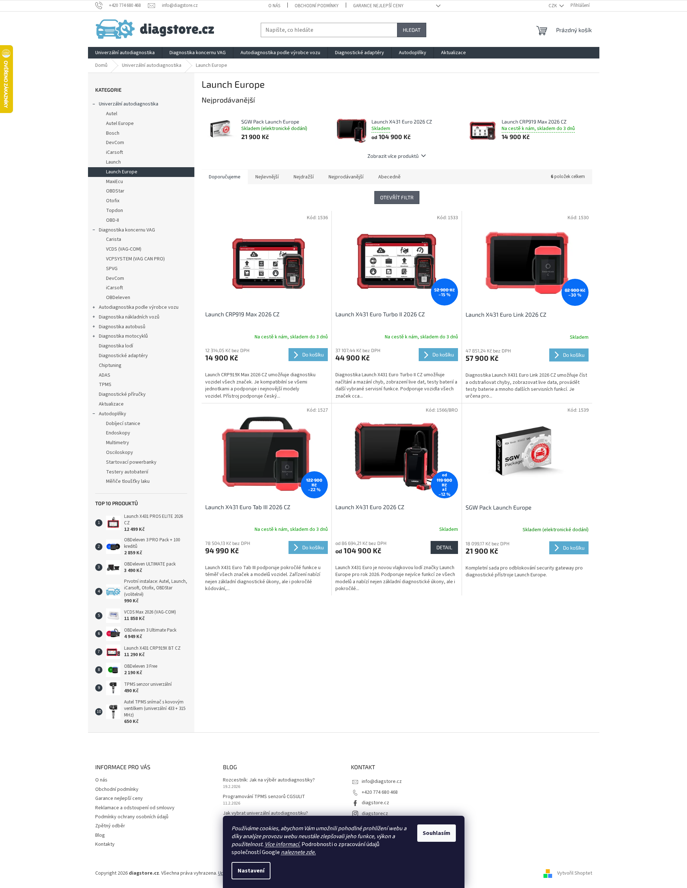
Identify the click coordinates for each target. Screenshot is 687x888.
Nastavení (251, 871)
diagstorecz (375, 813)
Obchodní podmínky (317, 6)
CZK (553, 6)
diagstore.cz (375, 802)
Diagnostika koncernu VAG (127, 230)
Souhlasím (436, 833)
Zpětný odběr (110, 825)
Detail (444, 547)
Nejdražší (304, 177)
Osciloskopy (119, 452)
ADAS (104, 375)
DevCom (115, 142)
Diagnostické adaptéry (123, 355)
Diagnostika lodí (116, 346)
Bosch (112, 133)
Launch (113, 162)
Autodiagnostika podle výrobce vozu (139, 307)
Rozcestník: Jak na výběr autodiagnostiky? (269, 780)
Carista (113, 239)
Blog (100, 835)
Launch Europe (121, 172)
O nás (274, 6)
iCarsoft (114, 152)
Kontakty (105, 844)
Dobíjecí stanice (123, 423)
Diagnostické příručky (122, 394)
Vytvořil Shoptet (574, 873)
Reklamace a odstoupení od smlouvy (135, 807)
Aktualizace (111, 404)
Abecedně (389, 177)
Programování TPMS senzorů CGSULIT (264, 796)
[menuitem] (125, 53)
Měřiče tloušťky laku (128, 481)
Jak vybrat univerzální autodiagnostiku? (265, 813)
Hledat (411, 30)
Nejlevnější (267, 177)
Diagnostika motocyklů (123, 336)
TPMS (105, 384)
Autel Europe (120, 123)
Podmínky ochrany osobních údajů (131, 816)
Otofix (112, 200)
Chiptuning (110, 365)
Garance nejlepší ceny (378, 6)
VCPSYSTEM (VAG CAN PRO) (135, 259)
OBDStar (115, 191)
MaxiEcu (114, 181)
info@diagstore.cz (382, 781)
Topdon (114, 210)
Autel (111, 113)
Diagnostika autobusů (122, 326)
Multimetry (117, 442)
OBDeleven (118, 297)
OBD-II (112, 220)
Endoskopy (118, 433)
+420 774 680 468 (380, 792)
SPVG (112, 268)
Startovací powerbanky (131, 462)
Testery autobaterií (127, 472)
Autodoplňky (112, 413)
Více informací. (282, 844)
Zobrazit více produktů (393, 156)
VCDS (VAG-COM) (123, 249)
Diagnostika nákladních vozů (129, 317)
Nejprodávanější (346, 177)
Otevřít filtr (397, 197)
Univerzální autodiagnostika (128, 104)
